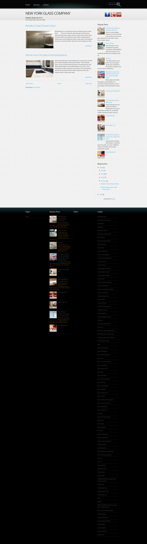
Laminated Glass (110, 116)
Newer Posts (29, 83)
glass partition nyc (103, 393)
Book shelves (101, 237)
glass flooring (101, 382)
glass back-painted (103, 348)
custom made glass (103, 286)
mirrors (100, 462)
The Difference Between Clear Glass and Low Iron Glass (113, 137)
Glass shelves (101, 396)
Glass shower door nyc (104, 403)
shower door (101, 475)
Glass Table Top (110, 125)
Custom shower (102, 303)
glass (99, 344)
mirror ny (100, 458)
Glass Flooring (110, 43)
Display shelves (102, 313)
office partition (102, 465)
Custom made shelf (103, 296)
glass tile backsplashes (104, 417)
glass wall (100, 420)
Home (28, 5)
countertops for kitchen (104, 268)
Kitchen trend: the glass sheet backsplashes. (46, 55)
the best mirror (102, 528)
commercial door (102, 251)
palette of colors (102, 469)
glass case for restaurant (104, 361)
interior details (102, 427)
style (99, 498)
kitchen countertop (103, 437)
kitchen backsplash (103, 434)
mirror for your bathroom (105, 455)
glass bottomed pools (104, 355)
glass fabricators (102, 375)
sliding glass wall (102, 488)
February (103, 181)
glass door (101, 372)
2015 (101, 194)
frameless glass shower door (106, 334)
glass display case (103, 368)
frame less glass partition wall (106, 330)
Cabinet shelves (102, 244)
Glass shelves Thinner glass (105, 400)
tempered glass (102, 514)
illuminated (101, 424)
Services (37, 5)
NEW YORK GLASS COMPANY (48, 13)
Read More (89, 46)
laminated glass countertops (106, 451)
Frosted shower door (103, 341)
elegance (100, 320)
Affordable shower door (104, 220)
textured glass (102, 524)
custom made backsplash (105, 282)
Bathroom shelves (103, 230)
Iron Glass (100, 431)
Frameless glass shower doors (106, 337)
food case (100, 327)
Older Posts (89, 83)
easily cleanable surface (104, 317)
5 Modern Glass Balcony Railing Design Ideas (62, 218)
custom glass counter (104, 272)
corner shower (102, 265)
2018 (101, 167)
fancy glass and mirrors (104, 324)
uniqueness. (101, 535)
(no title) (108, 58)
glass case (100, 358)
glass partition (102, 389)
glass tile (100, 413)
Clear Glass (101, 248)
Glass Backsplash (111, 152)
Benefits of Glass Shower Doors (41, 25)
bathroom (100, 227)
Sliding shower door (103, 491)
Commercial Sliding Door (113, 91)
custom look (101, 279)
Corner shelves (102, 261)
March (103, 177)
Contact (46, 5)
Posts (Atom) (36, 87)
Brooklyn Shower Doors (104, 241)
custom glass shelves (104, 275)
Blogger (113, 199)
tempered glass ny (103, 517)
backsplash (101, 223)
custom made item (103, 292)
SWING (99, 502)
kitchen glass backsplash (104, 441)
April (102, 174)
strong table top (102, 495)
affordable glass (102, 217)
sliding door (101, 484)
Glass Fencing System (104, 379)
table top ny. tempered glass (105, 510)
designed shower (102, 310)
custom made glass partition (106, 289)
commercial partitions (104, 255)
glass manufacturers (103, 386)
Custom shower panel (104, 306)
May (102, 170)
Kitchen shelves (102, 444)
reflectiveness (101, 472)
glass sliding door (103, 406)
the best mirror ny (102, 531)
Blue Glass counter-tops (104, 234)
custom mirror (101, 299)
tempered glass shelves (104, 521)
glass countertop (102, 365)
